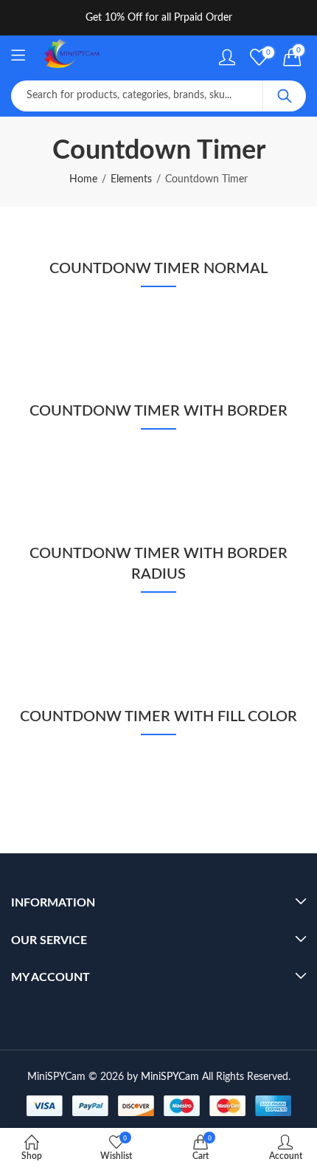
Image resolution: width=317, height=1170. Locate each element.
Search (284, 95)
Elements (131, 179)
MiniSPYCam (170, 1077)
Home (83, 179)
